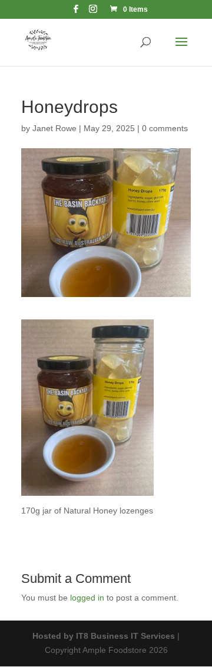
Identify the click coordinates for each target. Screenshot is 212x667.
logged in (87, 597)
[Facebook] (76, 12)
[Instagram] (93, 12)
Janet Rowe (54, 128)
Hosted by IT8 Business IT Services (103, 636)
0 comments (165, 128)
